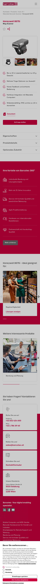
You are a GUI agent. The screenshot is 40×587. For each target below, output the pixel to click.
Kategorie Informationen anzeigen (13, 583)
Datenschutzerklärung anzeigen (27, 563)
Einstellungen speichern (20, 576)
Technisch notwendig (12, 567)
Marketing (8, 572)
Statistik (8, 570)
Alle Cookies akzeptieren (20, 580)
